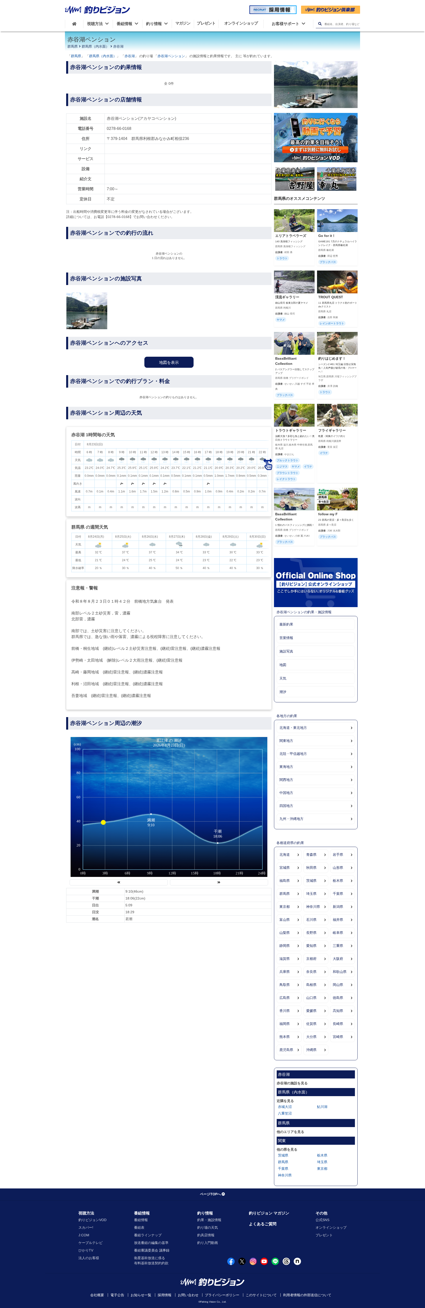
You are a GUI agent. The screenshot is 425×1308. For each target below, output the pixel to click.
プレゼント (324, 1235)
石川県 (311, 920)
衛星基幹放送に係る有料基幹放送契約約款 (151, 1260)
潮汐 (282, 692)
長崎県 (338, 1024)
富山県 (284, 920)
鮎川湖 (322, 1107)
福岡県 (284, 1024)
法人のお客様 (88, 1258)
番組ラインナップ (148, 1235)
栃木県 (338, 881)
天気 (282, 678)
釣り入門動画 (207, 1243)
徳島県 (338, 998)
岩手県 (338, 855)
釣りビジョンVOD (92, 1220)
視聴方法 (86, 1213)
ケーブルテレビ (90, 1243)
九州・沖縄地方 (291, 819)
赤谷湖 (118, 46)
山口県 (311, 998)
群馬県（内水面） (95, 46)
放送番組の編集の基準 (151, 1243)
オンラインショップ (331, 1227)
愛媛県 (311, 1011)
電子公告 (117, 1295)
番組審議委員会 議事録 (151, 1250)
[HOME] (74, 24)
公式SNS (322, 1220)
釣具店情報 (205, 1235)
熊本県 (284, 1037)
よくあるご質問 (262, 1224)
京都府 (311, 959)
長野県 (311, 933)
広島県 (284, 998)
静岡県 (284, 946)
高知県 (338, 1011)
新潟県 (338, 907)
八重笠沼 (285, 1113)
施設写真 (286, 651)
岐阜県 (338, 933)
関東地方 (286, 741)
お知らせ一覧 (141, 1295)
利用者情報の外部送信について (307, 1295)
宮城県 (284, 868)
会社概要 (97, 1295)
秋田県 (311, 868)
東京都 (284, 907)
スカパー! (85, 1227)
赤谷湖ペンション (171, 56)
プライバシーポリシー (222, 1295)
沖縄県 (311, 1050)
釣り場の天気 (207, 1227)
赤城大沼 (285, 1107)
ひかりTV (85, 1250)
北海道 (284, 855)
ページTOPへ (210, 1194)
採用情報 (164, 1295)
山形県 (338, 868)
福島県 (284, 881)
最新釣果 (286, 624)
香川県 (284, 1011)
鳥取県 (284, 985)
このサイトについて (261, 1295)
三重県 (338, 946)
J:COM (83, 1235)
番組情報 (142, 1213)
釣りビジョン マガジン (269, 1213)
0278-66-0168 (119, 128)
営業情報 (286, 638)
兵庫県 (284, 972)
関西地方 (286, 780)
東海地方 (286, 767)
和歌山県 (340, 972)
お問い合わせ (188, 1295)
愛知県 (311, 946)
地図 (282, 665)
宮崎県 (338, 1037)
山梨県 (284, 933)
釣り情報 (205, 1213)
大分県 (311, 1037)
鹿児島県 (286, 1050)
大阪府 (338, 959)
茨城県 (311, 881)
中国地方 (286, 793)
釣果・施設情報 (209, 1220)
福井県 (338, 920)
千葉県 (338, 894)
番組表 (139, 1227)
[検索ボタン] (320, 24)
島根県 (311, 985)
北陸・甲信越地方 (293, 754)
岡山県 (338, 985)
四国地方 (286, 806)
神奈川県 (313, 907)
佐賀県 (311, 1024)
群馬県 (72, 46)
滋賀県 (284, 959)
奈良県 (311, 972)
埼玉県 (311, 894)
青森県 (311, 855)
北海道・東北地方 (293, 728)
